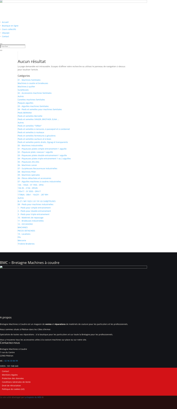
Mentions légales (10, 374)
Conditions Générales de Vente (16, 382)
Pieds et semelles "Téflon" (30, 125)
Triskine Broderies (26, 243)
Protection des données (13, 378)
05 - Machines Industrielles (30, 145)
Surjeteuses (23, 90)
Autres (21, 96)
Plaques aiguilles (25, 103)
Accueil (5, 22)
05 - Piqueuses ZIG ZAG (28, 162)
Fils (19, 237)
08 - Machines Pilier (27, 171)
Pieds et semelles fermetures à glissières (37, 135)
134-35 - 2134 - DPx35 (28, 188)
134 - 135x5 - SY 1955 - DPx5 (31, 185)
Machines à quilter (26, 86)
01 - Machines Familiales (29, 80)
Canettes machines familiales (31, 99)
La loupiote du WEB (32, 397)
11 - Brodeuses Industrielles (31, 220)
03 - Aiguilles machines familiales (33, 106)
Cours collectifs (9, 29)
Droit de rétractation (11, 385)
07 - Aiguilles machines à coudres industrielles (39, 181)
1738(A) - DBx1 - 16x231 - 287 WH (33, 194)
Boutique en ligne (10, 25)
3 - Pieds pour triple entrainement (33, 214)
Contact (5, 36)
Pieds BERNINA (25, 112)
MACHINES (23, 227)
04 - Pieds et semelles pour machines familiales (40, 109)
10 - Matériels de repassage (30, 217)
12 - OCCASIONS (25, 224)
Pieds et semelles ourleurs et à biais (34, 139)
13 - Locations (24, 234)
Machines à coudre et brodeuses (33, 83)
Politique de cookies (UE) (13, 389)
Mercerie (22, 240)
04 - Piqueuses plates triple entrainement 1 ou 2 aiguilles (44, 158)
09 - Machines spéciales (29, 175)
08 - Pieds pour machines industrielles (35, 204)
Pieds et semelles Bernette (30, 116)
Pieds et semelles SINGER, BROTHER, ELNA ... (38, 119)
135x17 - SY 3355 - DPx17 (29, 191)
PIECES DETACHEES (26, 230)
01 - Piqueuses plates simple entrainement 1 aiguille (42, 148)
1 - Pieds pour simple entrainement (34, 207)
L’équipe (5, 33)
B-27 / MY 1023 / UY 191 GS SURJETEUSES (37, 201)
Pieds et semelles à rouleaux (31, 132)
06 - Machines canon (27, 165)
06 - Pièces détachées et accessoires (34, 178)
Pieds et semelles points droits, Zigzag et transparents (43, 142)
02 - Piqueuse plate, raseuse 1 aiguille (35, 152)
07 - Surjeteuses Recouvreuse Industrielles (37, 168)
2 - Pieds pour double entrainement (34, 211)
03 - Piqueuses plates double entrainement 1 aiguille (42, 155)
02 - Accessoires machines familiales (35, 93)
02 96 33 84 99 (11, 360)
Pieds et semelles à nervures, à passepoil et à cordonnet (44, 129)
